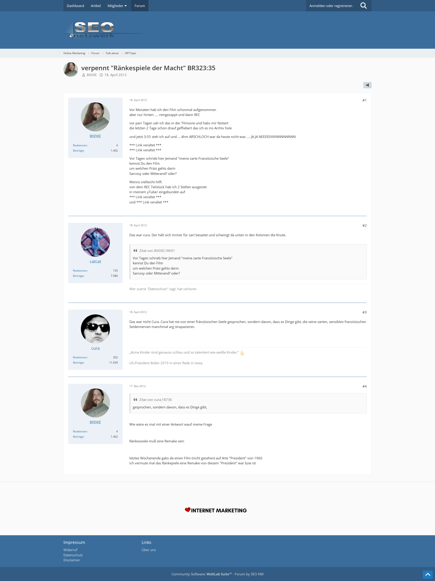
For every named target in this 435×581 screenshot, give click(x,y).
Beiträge (78, 150)
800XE (92, 74)
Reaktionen (80, 145)
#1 (364, 100)
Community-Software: (202, 574)
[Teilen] (367, 85)
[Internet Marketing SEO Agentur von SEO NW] (217, 511)
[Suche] (364, 5)
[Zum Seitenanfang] (428, 575)
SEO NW (257, 574)
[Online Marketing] (217, 30)
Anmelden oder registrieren (330, 5)
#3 (364, 312)
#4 (364, 386)
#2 (364, 225)
